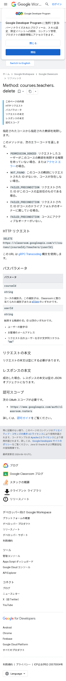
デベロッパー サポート (15, 535)
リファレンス (14, 78)
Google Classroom (48, 74)
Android (7, 627)
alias (35, 301)
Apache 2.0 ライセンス (42, 437)
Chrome (7, 633)
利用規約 (8, 540)
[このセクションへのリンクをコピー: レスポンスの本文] (34, 371)
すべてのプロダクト (14, 650)
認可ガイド (24, 418)
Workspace (36, 4)
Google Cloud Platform (15, 644)
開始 (33, 52)
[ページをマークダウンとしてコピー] (30, 91)
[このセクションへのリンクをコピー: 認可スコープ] (27, 393)
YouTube (8, 605)
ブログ (6, 588)
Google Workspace (24, 74)
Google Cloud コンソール (16, 567)
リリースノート (11, 529)
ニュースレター (11, 593)
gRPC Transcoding (29, 254)
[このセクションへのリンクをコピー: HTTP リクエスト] (33, 231)
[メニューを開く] (5, 4)
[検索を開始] (47, 4)
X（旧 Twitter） (11, 599)
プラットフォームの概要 (16, 518)
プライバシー (23, 664)
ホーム (6, 74)
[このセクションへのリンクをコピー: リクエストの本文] (34, 353)
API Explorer (9, 572)
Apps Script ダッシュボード (18, 561)
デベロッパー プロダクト (16, 523)
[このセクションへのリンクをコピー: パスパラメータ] (30, 269)
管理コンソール (11, 556)
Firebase (7, 638)
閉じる (33, 43)
